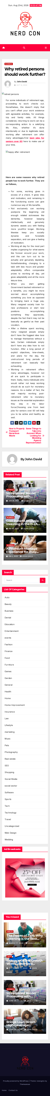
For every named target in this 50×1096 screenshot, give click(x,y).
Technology (10, 812)
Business (8, 64)
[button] (24, 47)
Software (9, 792)
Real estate (10, 759)
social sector (11, 785)
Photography (11, 752)
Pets (7, 745)
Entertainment (12, 631)
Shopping (9, 772)
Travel (8, 819)
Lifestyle (9, 725)
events (8, 638)
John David (22, 81)
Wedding (9, 839)
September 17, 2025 (18, 968)
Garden (8, 678)
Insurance (10, 711)
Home (8, 698)
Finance (8, 651)
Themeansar (25, 1084)
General (8, 685)
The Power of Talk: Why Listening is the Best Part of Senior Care (24, 939)
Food (7, 658)
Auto (7, 597)
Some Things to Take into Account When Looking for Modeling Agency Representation (33, 436)
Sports (8, 799)
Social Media (11, 779)
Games (8, 671)
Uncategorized (12, 826)
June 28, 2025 (16, 1001)
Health (8, 691)
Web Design (10, 833)
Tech (7, 806)
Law (7, 718)
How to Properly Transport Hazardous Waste (16, 432)
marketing (9, 732)
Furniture (9, 664)
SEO (7, 765)
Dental (8, 617)
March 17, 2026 (16, 943)
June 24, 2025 (16, 1030)
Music (8, 738)
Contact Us (13, 1090)
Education (9, 624)
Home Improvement (15, 705)
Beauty (8, 604)
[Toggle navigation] (46, 48)
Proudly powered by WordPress (16, 1081)
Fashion (8, 644)
